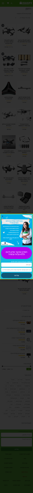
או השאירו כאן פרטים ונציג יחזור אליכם (21, 261)
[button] (2, 216)
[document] (16, 246)
